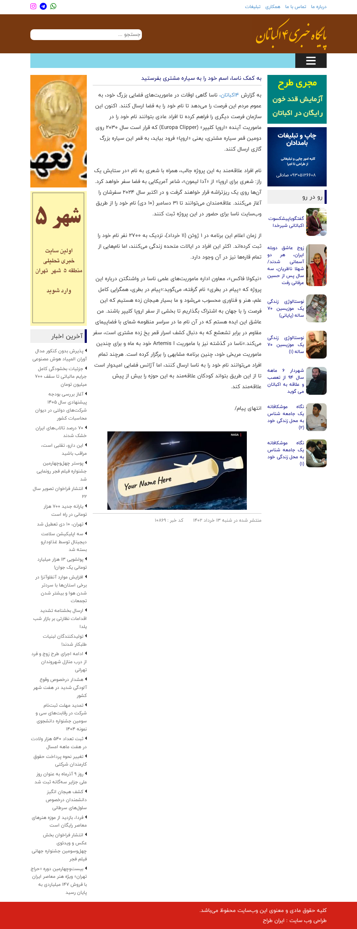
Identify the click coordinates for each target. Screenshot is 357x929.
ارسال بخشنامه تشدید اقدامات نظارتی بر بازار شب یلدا (60, 618)
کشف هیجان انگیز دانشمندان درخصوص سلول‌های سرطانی (66, 800)
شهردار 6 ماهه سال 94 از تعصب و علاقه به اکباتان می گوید (285, 381)
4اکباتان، (230, 95)
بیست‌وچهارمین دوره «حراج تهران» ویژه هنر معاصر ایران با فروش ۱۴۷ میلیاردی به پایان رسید (59, 881)
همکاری (272, 6)
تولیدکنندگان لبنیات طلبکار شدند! (65, 640)
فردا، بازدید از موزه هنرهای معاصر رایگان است (59, 821)
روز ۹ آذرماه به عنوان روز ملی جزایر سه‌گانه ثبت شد (61, 778)
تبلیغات (252, 6)
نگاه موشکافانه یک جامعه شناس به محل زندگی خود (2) (285, 417)
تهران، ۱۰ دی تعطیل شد (60, 524)
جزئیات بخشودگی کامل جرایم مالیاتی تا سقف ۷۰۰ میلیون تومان (61, 376)
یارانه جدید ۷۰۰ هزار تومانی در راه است (65, 510)
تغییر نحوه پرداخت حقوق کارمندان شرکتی (60, 760)
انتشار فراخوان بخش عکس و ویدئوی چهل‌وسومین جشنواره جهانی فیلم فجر (59, 847)
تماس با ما (295, 6)
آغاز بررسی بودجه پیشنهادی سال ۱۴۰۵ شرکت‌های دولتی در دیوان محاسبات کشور (61, 406)
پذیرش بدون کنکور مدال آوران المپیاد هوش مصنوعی (59, 355)
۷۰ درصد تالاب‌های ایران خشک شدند (61, 432)
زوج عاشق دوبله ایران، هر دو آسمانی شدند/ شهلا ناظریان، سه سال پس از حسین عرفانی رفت (285, 265)
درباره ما (319, 6)
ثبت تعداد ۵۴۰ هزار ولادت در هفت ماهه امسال (59, 743)
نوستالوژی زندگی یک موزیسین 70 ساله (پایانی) (285, 308)
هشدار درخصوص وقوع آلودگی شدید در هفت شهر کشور (60, 687)
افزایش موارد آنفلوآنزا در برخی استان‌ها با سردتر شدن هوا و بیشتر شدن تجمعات (61, 589)
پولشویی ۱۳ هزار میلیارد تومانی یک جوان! (62, 563)
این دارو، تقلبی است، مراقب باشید (64, 449)
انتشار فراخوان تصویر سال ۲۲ (60, 492)
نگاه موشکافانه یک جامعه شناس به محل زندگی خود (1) (285, 453)
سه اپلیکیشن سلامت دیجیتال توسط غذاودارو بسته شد (64, 542)
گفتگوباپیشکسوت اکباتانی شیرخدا (286, 222)
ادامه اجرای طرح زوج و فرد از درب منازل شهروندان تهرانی (59, 662)
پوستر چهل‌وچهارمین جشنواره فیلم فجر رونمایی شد (62, 471)
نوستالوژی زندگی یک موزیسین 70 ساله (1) (285, 344)
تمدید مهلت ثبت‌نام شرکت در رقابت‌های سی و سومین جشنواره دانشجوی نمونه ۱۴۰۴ (61, 717)
